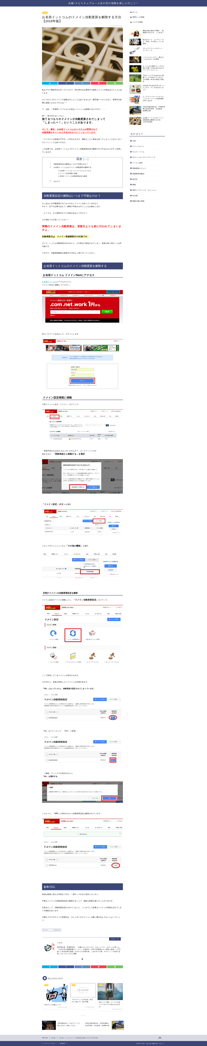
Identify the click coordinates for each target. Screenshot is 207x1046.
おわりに (57, 181)
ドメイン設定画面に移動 (68, 173)
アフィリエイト (138, 146)
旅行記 (135, 179)
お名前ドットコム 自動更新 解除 (52, 930)
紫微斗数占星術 (138, 201)
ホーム (135, 12)
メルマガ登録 (137, 22)
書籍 (134, 185)
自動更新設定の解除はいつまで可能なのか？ (71, 164)
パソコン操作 (137, 163)
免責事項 (62, 1043)
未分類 (45, 12)
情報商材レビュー (139, 168)
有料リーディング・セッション (144, 190)
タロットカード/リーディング (143, 157)
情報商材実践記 (138, 174)
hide (85, 159)
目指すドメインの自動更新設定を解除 (73, 176)
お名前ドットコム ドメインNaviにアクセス (75, 171)
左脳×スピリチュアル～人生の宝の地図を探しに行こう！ (103, 3)
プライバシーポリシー (50, 1043)
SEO (134, 141)
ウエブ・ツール (138, 152)
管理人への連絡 (138, 17)
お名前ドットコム (49, 282)
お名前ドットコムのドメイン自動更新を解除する (73, 167)
